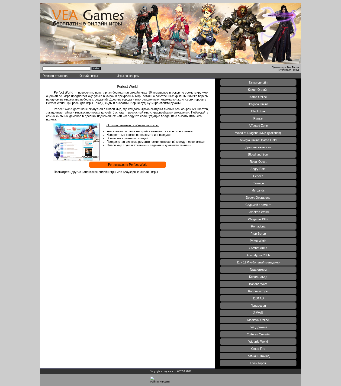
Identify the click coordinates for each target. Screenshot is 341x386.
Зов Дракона (258, 327)
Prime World (258, 241)
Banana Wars (258, 284)
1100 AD (258, 298)
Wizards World (258, 341)
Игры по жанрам (128, 76)
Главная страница (55, 76)
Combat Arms (258, 248)
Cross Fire (258, 348)
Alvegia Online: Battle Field (258, 140)
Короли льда (258, 277)
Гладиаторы (258, 269)
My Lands (258, 190)
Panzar (258, 118)
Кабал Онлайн (258, 89)
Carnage (258, 183)
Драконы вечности (258, 147)
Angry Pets (258, 169)
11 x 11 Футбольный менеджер (258, 262)
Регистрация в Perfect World (127, 164)
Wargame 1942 (258, 219)
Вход (296, 69)
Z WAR (258, 313)
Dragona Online (258, 104)
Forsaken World (258, 212)
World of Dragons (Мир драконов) (258, 133)
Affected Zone (258, 125)
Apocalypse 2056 (258, 255)
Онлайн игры (89, 76)
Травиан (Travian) (258, 356)
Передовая (258, 305)
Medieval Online (258, 320)
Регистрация (284, 69)
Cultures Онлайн (258, 334)
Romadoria (258, 226)
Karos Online (258, 97)
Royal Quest (258, 161)
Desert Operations (258, 197)
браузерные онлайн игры (140, 172)
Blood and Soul (258, 154)
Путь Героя (258, 363)
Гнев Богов (258, 233)
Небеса (258, 176)
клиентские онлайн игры (99, 172)
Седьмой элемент (258, 205)
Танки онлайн (258, 82)
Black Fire (258, 111)
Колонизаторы (258, 291)
